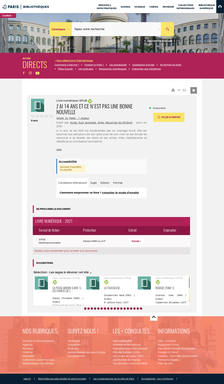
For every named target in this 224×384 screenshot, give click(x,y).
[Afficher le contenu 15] (128, 308)
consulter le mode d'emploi (120, 192)
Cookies (163, 356)
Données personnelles (184, 356)
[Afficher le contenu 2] (85, 308)
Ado (59, 149)
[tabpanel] (101, 193)
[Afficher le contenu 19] (141, 308)
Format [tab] (117, 182)
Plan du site (165, 363)
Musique (27, 348)
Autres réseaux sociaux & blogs (87, 352)
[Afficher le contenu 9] (108, 308)
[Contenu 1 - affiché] (82, 308)
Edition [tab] (105, 182)
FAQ (160, 340)
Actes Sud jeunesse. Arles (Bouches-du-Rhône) (101, 122)
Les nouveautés (122, 340)
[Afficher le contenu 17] (134, 308)
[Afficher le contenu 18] (138, 308)
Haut (153, 317)
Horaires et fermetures (127, 344)
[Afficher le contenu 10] (111, 308)
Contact (170, 340)
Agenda (27, 344)
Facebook (74, 340)
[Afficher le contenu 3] (88, 308)
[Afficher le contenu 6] (98, 308)
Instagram (74, 344)
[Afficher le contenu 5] (95, 308)
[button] (220, 6)
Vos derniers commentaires (130, 363)
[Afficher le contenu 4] (92, 308)
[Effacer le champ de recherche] (159, 29)
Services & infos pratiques (38, 340)
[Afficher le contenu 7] (102, 308)
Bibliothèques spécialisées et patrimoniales (62, 378)
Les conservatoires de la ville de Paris (113, 378)
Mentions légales (168, 359)
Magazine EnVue (168, 344)
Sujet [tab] (93, 182)
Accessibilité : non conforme (157, 378)
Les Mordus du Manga (127, 359)
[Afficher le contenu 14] (124, 308)
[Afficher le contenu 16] (131, 308)
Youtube (73, 348)
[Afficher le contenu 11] (115, 308)
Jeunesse (28, 356)
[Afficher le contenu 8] (105, 308)
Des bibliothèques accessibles (176, 348)
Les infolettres (76, 356)
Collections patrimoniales (38, 359)
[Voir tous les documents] (91, 273)
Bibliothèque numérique (38, 363)
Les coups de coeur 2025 (128, 356)
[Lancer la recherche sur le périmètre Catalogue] (167, 29)
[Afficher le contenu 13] (121, 308)
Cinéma (27, 352)
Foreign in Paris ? (168, 352)
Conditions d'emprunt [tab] (72, 182)
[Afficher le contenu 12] (118, 308)
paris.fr (27, 378)
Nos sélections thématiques (130, 348)
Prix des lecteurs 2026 (126, 352)
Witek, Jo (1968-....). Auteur (72, 118)
